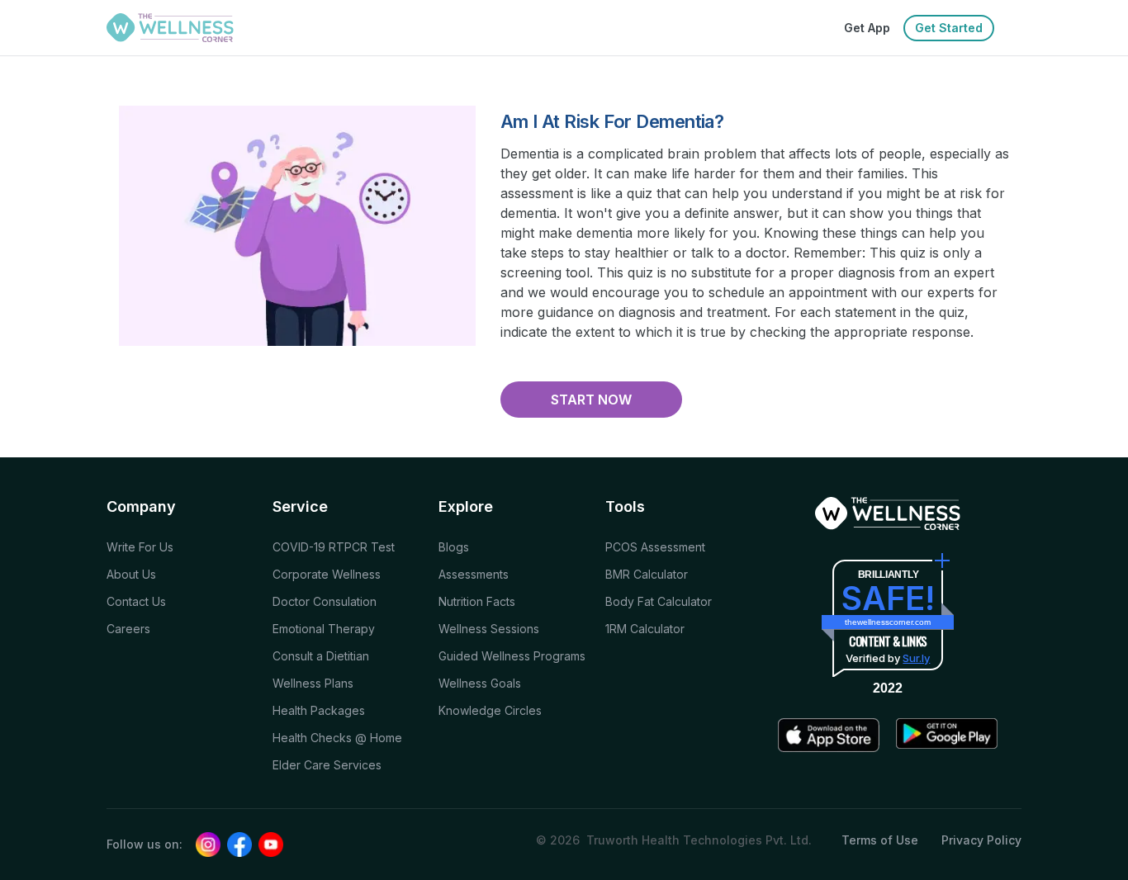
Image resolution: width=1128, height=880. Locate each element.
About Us (131, 574)
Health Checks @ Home (337, 738)
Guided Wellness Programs (511, 656)
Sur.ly (916, 658)
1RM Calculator (645, 629)
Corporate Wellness (327, 574)
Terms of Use (879, 840)
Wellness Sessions (488, 629)
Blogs (453, 547)
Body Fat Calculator (658, 601)
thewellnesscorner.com (888, 622)
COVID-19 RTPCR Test (334, 547)
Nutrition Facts (476, 601)
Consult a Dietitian (321, 656)
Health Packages (319, 710)
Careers (128, 629)
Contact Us (136, 601)
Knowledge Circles (490, 710)
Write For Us (140, 547)
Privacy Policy (981, 840)
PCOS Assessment (655, 547)
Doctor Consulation (325, 601)
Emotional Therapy (324, 629)
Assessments (473, 574)
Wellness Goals (479, 683)
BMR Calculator (646, 574)
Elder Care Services (327, 765)
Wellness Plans (313, 683)
